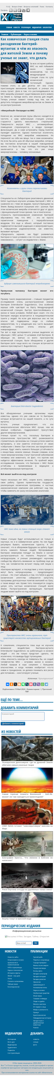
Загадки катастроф (40, 974)
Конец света (37, 971)
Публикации (26, 27)
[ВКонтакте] (7, 684)
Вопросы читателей (31, 7)
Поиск (42, 7)
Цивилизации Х (39, 985)
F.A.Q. (8, 7)
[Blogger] (19, 684)
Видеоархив (12, 1045)
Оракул (36, 1012)
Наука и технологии (15, 970)
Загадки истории (39, 976)
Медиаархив (36, 27)
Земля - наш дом (14, 976)
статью (35, 1042)
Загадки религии (39, 979)
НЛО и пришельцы (15, 967)
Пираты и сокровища (41, 960)
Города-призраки (39, 963)
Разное (35, 1028)
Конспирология (13, 987)
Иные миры (37, 996)
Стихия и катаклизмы (15, 981)
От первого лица (39, 1007)
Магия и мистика (39, 1004)
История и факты (14, 973)
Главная (9, 27)
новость (36, 1039)
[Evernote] (23, 684)
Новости (16, 27)
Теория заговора (39, 968)
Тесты (10, 978)
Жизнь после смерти (40, 965)
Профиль (4, 10)
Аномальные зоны (40, 987)
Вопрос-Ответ (17, 7)
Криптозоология (39, 1015)
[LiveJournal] (27, 684)
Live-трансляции (14, 1053)
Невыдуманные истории (42, 1018)
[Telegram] (46, 684)
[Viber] (38, 684)
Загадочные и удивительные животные (38, 1023)
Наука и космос (39, 990)
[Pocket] (31, 684)
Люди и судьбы (38, 1001)
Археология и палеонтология (13, 964)
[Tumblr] (34, 684)
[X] (15, 684)
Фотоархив (12, 1039)
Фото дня (11, 1042)
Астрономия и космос (16, 960)
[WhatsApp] (42, 684)
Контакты (49, 7)
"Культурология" (45, 678)
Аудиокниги (12, 1047)
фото (35, 1045)
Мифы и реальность (40, 1010)
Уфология (37, 982)
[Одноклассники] (11, 684)
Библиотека (47, 27)
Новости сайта (13, 957)
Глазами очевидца (40, 998)
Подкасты (11, 1050)
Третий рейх (38, 957)
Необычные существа (41, 993)
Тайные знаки (13, 984)
